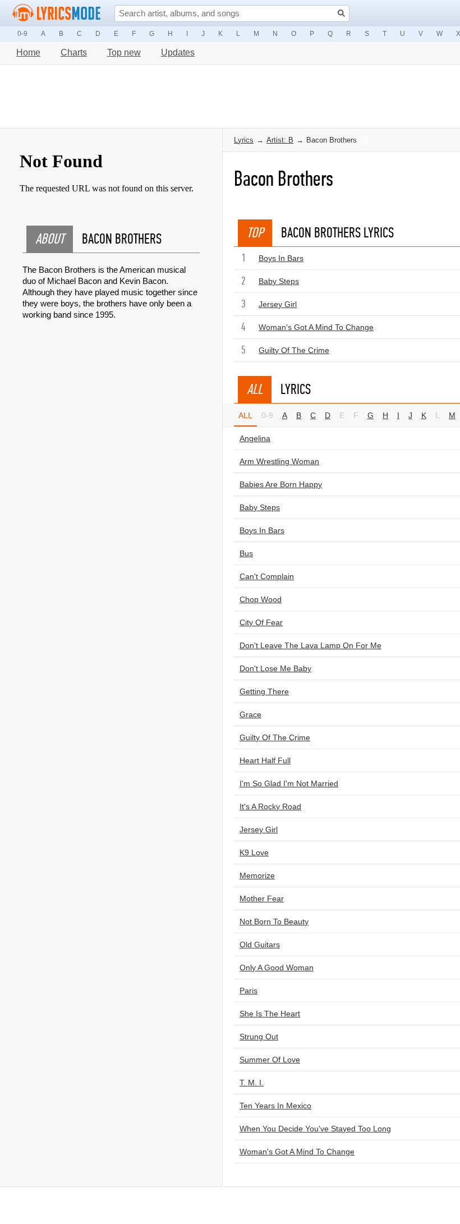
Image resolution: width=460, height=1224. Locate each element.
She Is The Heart (270, 1013)
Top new (124, 52)
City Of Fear (261, 622)
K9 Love (254, 852)
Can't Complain (267, 576)
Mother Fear (262, 898)
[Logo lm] (56, 13)
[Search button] (341, 13)
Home (28, 52)
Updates (178, 52)
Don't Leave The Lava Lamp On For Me (310, 645)
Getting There (264, 691)
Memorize (257, 875)
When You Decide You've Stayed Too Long (315, 1128)
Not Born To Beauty (274, 921)
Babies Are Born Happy (281, 484)
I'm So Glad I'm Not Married (289, 783)
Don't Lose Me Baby (275, 668)
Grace (250, 714)
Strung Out (259, 1036)
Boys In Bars (281, 258)
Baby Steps (279, 281)
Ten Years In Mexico (275, 1105)
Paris (248, 990)
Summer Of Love (270, 1059)
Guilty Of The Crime (294, 350)
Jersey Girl (278, 304)
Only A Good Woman (277, 967)
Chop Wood (261, 599)
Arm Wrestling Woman (279, 461)
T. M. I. (252, 1082)
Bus (246, 553)
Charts (74, 52)
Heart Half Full (265, 760)
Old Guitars (260, 944)
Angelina (255, 438)
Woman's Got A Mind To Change (316, 327)
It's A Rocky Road (270, 806)
